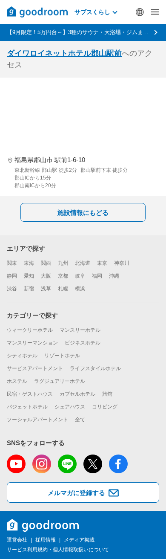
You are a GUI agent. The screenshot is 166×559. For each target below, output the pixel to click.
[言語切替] (140, 12)
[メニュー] (155, 12)
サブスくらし (92, 12)
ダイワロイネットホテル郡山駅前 (64, 53)
